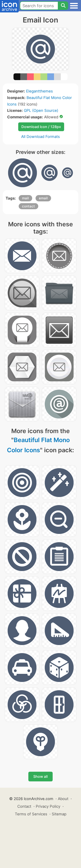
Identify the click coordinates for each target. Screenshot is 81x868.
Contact (24, 806)
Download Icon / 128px (41, 126)
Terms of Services (31, 814)
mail (25, 198)
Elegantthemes (39, 91)
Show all (40, 776)
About (63, 798)
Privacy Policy (48, 806)
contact (28, 206)
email (43, 198)
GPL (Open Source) (41, 110)
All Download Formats (40, 136)
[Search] (63, 5)
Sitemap (59, 814)
